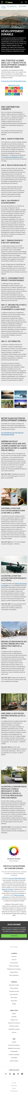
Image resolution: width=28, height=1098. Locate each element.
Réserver (26, 2)
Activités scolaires (14, 1026)
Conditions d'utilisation (14, 1054)
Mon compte (14, 997)
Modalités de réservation (14, 1048)
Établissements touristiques (14, 969)
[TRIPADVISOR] (18, 1074)
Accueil (3, 6)
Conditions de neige (14, 991)
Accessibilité (14, 1057)
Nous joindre (14, 1000)
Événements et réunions (14, 1023)
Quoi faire (14, 956)
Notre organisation (12, 6)
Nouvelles (14, 1016)
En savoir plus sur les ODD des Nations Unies (13, 81)
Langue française (14, 1060)
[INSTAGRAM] (10, 1074)
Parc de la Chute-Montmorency (17, 878)
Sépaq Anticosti (14, 972)
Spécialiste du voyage (14, 1029)
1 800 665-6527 (14, 1070)
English (14, 1088)
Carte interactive (14, 994)
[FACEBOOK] (6, 1074)
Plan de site (14, 1085)
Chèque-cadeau (14, 988)
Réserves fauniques (14, 966)
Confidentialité (14, 1051)
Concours (14, 1032)
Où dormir (14, 959)
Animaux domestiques (14, 1045)
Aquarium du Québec (7, 889)
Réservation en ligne (14, 985)
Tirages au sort (14, 1019)
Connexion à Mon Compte (22, 2)
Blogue (14, 1013)
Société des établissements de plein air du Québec (8, 2)
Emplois (14, 1003)
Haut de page (14, 947)
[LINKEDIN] (22, 1074)
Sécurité (14, 1042)
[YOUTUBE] (14, 1074)
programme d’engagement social (12, 157)
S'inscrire (14, 936)
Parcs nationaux (14, 962)
